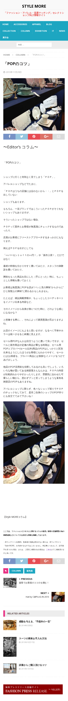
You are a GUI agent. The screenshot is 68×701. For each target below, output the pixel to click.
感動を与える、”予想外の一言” (35, 621)
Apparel (36, 24)
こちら (48, 549)
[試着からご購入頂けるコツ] (10, 671)
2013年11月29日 (14, 72)
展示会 (6, 37)
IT (53, 31)
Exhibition (41, 31)
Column (25, 31)
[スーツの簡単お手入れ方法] (10, 654)
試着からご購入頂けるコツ (33, 664)
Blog (49, 24)
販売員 (30, 570)
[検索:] (34, 44)
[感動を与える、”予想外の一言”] (10, 628)
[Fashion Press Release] (33, 692)
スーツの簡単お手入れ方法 (33, 638)
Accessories (20, 24)
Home (5, 24)
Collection (9, 31)
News (62, 31)
